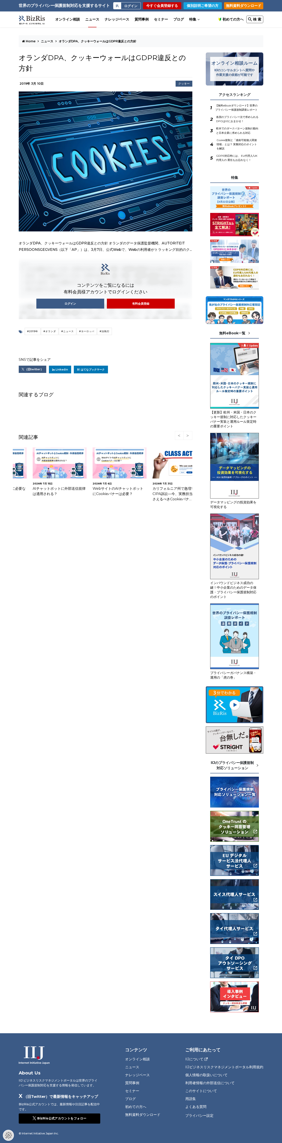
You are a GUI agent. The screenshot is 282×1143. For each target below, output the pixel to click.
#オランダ (49, 331)
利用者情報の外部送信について (210, 1083)
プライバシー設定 (199, 1116)
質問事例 (142, 19)
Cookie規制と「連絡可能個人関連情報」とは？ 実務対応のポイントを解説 (237, 144)
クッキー (184, 83)
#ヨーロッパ (86, 331)
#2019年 (32, 331)
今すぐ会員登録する (162, 6)
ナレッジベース (117, 19)
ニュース (92, 19)
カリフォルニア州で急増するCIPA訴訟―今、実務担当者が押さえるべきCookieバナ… (164, 493)
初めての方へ (233, 19)
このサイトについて (201, 1091)
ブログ (178, 19)
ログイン (70, 303)
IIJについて (194, 1059)
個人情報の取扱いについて (206, 1075)
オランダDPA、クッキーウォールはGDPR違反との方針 (97, 41)
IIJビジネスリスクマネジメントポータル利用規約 (224, 1067)
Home (30, 41)
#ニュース (67, 331)
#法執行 (104, 331)
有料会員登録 (140, 303)
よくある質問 (195, 1107)
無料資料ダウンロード (243, 6)
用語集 (190, 1099)
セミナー (161, 19)
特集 (192, 19)
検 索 (257, 19)
